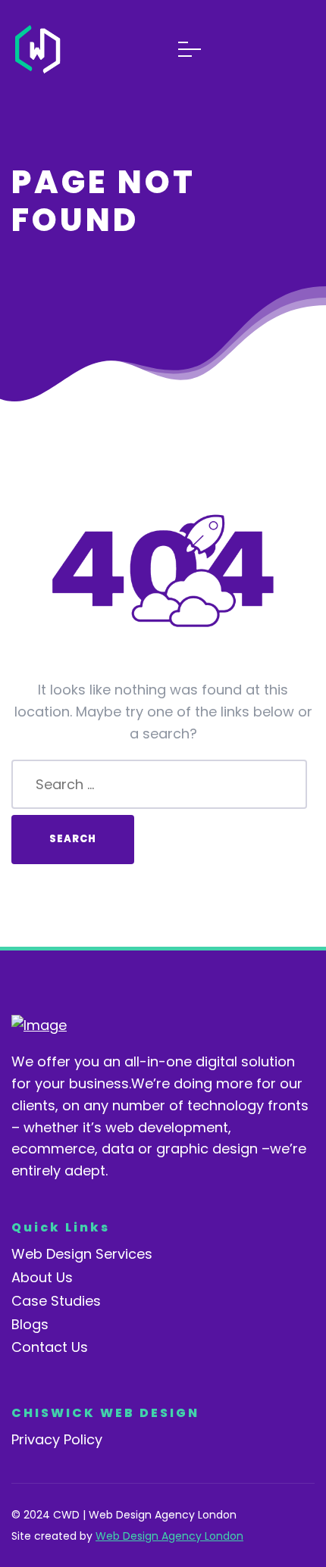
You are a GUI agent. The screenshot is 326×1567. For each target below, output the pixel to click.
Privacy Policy (56, 1439)
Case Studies (56, 1300)
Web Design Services (81, 1253)
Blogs (30, 1324)
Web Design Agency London (169, 1536)
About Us (42, 1277)
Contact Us (49, 1347)
